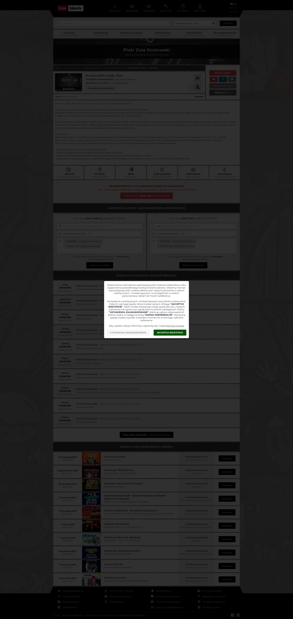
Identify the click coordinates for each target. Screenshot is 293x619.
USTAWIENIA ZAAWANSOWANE (128, 332)
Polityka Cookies (175, 325)
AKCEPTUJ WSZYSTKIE (170, 332)
